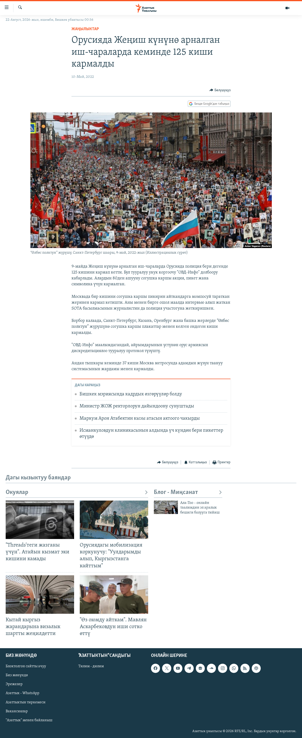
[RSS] (244, 668)
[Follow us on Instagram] (222, 668)
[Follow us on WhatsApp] (233, 668)
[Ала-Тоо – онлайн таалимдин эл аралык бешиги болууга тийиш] (166, 507)
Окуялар (17, 492)
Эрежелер (14, 684)
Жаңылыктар (85, 29)
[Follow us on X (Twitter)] (166, 668)
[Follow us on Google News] (200, 668)
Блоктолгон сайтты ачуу (26, 666)
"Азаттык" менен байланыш (29, 720)
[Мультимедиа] (287, 8)
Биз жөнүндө (17, 675)
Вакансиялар (17, 711)
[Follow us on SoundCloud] (211, 668)
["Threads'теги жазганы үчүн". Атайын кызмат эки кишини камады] (40, 520)
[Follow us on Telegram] (189, 668)
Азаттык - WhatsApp (22, 693)
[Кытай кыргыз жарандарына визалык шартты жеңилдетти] (40, 594)
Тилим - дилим (91, 666)
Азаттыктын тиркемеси (26, 702)
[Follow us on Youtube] (177, 668)
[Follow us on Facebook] (155, 668)
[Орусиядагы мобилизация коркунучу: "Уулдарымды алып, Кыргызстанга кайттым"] (114, 520)
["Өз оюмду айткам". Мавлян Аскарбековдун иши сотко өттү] (114, 594)
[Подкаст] (256, 668)
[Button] (220, 90)
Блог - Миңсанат (176, 492)
